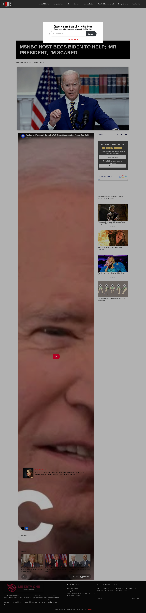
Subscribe (91, 34)
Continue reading (73, 39)
